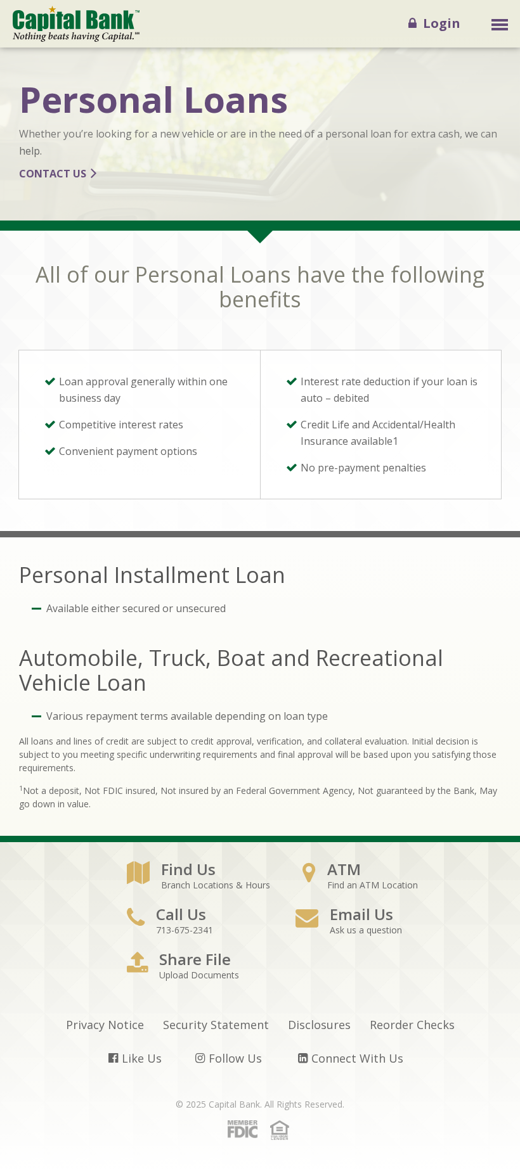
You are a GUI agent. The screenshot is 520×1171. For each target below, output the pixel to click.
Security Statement (216, 1024)
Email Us (361, 920)
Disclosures (319, 1024)
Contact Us (52, 174)
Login (438, 23)
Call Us (181, 920)
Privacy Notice (105, 1024)
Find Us (198, 875)
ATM (360, 875)
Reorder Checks (412, 1024)
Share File (195, 965)
